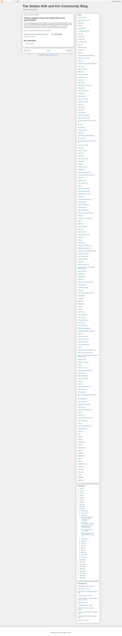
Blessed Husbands (83, 234)
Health (79, 50)
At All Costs (81, 620)
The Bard (80, 196)
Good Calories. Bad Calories (85, 135)
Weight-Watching (82, 210)
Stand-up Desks (82, 101)
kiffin (79, 458)
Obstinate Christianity (83, 404)
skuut (79, 461)
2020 (81, 495)
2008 (81, 568)
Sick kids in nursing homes (85, 282)
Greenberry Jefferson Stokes (85, 175)
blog (79, 306)
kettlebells (80, 455)
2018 (81, 497)
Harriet (79, 177)
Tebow (79, 61)
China (79, 333)
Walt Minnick (81, 207)
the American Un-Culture (84, 218)
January (83, 557)
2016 (81, 502)
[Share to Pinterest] (61, 34)
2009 (81, 566)
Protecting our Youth (83, 194)
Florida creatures (82, 253)
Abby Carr (80, 107)
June (82, 545)
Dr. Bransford (81, 130)
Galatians (80, 169)
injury (79, 309)
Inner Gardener (82, 183)
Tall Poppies (81, 284)
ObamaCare (81, 96)
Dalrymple (80, 242)
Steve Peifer (81, 42)
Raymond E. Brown (83, 58)
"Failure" (80, 153)
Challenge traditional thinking (85, 331)
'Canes (79, 36)
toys (79, 474)
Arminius (80, 109)
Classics (80, 156)
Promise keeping (82, 99)
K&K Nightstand (82, 583)
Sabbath (80, 279)
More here (26, 30)
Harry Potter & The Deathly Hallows (87, 616)
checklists (80, 442)
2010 (81, 564)
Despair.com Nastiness (84, 245)
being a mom (81, 150)
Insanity (80, 261)
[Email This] (55, 34)
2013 (81, 508)
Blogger (69, 632)
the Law (80, 472)
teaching (80, 469)
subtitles (80, 466)
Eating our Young (82, 362)
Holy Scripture (81, 588)
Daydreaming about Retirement (86, 350)
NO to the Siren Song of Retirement (87, 394)
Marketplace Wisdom (83, 386)
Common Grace (82, 158)
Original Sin (81, 602)
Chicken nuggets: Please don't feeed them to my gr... (87, 535)
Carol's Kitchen (82, 325)
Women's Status (82, 74)
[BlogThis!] (56, 34)
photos (79, 80)
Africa (79, 124)
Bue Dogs (80, 322)
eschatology (81, 447)
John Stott (80, 82)
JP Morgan (80, 138)
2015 (81, 504)
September (84, 538)
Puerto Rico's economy (84, 409)
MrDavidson (81, 392)
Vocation (80, 298)
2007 (81, 571)
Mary (86, 602)
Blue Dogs (80, 127)
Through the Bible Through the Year (87, 120)
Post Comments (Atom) (51, 55)
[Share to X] (58, 34)
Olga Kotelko (81, 407)
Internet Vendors (82, 378)
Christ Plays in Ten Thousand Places (87, 591)
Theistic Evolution (82, 204)
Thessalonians (81, 428)
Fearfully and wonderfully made (86, 251)
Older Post (69, 50)
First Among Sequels (83, 586)
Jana (79, 593)
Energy (79, 164)
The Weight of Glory (83, 605)
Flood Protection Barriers (84, 370)
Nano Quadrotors (82, 264)
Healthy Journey (31, 36)
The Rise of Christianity (84, 426)
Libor (79, 185)
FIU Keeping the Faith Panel (85, 55)
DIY (79, 347)
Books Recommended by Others (86, 63)
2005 (81, 575)
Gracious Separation (83, 172)
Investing (80, 93)
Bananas (80, 39)
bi (78, 434)
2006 (81, 573)
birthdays (80, 303)
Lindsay (80, 609)
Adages (80, 223)
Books (79, 23)
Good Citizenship (82, 256)
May (82, 548)
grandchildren (81, 77)
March (83, 552)
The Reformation (82, 31)
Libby (79, 384)
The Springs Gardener (84, 199)
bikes (79, 436)
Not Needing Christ (83, 191)
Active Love (81, 317)
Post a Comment (30, 43)
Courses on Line (82, 341)
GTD (79, 25)
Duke (79, 44)
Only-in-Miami (81, 271)
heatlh (79, 450)
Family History (81, 166)
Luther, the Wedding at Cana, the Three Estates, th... (87, 519)
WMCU (79, 71)
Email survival (81, 367)
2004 (81, 577)
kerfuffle (80, 453)
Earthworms (81, 359)
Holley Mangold (82, 375)
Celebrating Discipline (83, 328)
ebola (79, 445)
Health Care (81, 180)
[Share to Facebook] (59, 34)
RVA (79, 412)
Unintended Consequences (85, 293)
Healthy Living (81, 259)
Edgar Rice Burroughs (83, 248)
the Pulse (80, 312)
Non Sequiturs (81, 401)
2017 (81, 499)
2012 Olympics (82, 314)
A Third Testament (82, 595)
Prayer (79, 147)
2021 (81, 493)
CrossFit (80, 161)
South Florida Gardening (84, 417)
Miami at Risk (81, 389)
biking (79, 439)
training (80, 477)
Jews (79, 381)
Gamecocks (81, 373)
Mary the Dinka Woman (84, 85)
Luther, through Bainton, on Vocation (87, 530)
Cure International (82, 344)
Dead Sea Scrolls (82, 90)
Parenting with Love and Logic (86, 608)
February (83, 554)
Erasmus (80, 66)
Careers (80, 237)
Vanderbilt (80, 295)
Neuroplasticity (81, 398)
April (82, 550)
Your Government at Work (84, 213)
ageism (80, 431)
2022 (81, 490)
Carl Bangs (81, 112)
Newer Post (27, 50)
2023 (81, 488)
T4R (79, 423)
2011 (81, 562)
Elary (79, 365)
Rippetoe (80, 415)
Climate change (82, 336)
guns (79, 33)
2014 (81, 506)
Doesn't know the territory (84, 352)
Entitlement (81, 47)
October (83, 515)
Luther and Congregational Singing (87, 523)
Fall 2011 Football (82, 115)
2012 (81, 559)
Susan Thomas (82, 420)
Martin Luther (81, 69)
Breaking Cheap (82, 320)
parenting (80, 88)
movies (79, 104)
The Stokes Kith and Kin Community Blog (55, 6)
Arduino (80, 229)
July (82, 543)
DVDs (79, 240)
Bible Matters (81, 232)
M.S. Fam (80, 17)
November (84, 513)
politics (79, 215)
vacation (80, 480)
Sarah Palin (81, 28)
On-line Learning (82, 145)
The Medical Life (82, 287)
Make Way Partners (83, 118)
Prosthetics (81, 276)
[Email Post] (52, 34)
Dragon (80, 133)
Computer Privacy (82, 339)
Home (48, 50)
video (79, 221)
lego (79, 52)
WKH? (79, 301)
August (83, 541)
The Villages (81, 202)
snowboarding (81, 464)
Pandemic (80, 274)
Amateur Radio (82, 226)
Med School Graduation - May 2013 (87, 141)
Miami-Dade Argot (82, 188)
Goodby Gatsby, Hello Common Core (86, 526)
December (84, 510)
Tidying (79, 290)
